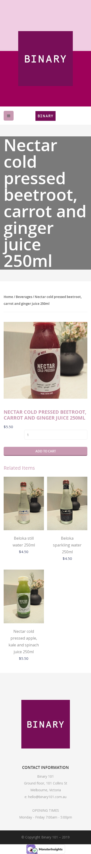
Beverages (24, 297)
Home (8, 297)
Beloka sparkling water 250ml (67, 545)
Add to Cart (45, 451)
